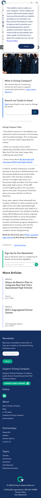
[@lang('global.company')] (4, 3)
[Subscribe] (36, 264)
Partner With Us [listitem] (8, 438)
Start (7, 104)
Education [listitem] (6, 462)
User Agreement (20, 494)
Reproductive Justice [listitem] (10, 468)
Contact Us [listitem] (7, 441)
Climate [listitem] (6, 455)
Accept (26, 46)
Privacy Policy (20, 492)
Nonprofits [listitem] (6, 432)
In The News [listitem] (7, 412)
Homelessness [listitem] (8, 465)
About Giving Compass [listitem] (11, 406)
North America (20, 245)
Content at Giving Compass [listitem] (13, 415)
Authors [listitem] (5, 435)
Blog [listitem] (4, 409)
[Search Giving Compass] (31, 2)
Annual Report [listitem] (8, 418)
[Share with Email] (37, 47)
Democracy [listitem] (7, 458)
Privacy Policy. (12, 41)
